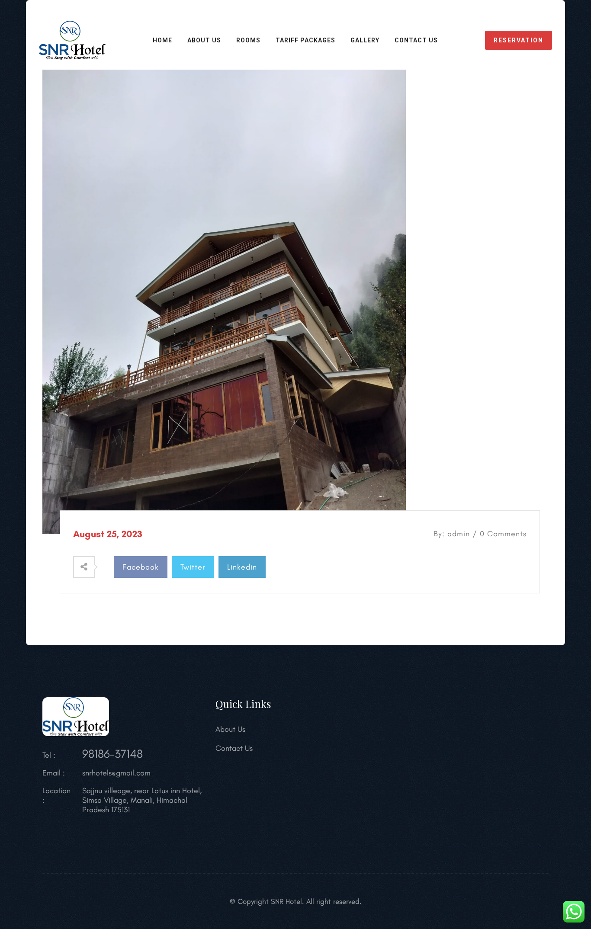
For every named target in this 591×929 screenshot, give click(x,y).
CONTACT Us (416, 40)
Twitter (193, 567)
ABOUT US (204, 40)
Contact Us (234, 748)
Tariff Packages (305, 40)
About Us (230, 729)
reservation (518, 40)
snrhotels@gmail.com (116, 773)
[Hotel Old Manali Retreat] (72, 39)
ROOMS (248, 40)
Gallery (364, 40)
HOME (162, 40)
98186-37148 (112, 753)
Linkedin (242, 567)
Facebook (140, 567)
